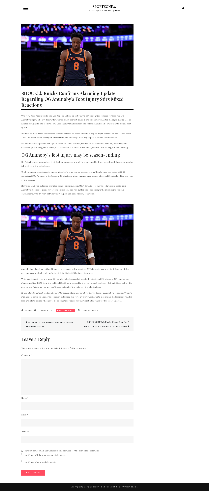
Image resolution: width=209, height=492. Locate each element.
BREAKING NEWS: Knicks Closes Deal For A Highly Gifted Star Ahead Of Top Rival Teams (106, 324)
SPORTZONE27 (104, 6)
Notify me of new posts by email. (40, 462)
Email (24, 414)
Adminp (28, 310)
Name (24, 398)
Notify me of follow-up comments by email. (45, 455)
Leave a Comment (90, 310)
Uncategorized (65, 310)
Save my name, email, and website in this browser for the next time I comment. (62, 451)
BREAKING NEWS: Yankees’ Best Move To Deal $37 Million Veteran (49, 324)
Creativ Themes (130, 486)
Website (25, 431)
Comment (26, 355)
